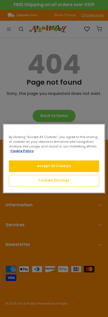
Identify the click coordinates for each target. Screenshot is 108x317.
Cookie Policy (22, 151)
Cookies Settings (54, 180)
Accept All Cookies (54, 166)
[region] (54, 158)
